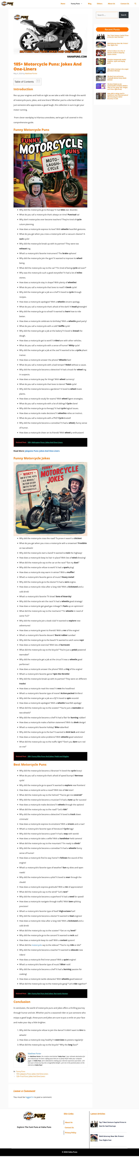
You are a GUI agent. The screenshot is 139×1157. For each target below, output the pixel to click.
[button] (135, 3)
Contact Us (125, 4)
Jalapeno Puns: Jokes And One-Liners (42, 451)
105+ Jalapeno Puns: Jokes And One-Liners (32, 1074)
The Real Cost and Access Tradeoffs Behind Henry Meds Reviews (116, 78)
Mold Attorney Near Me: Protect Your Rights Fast (117, 44)
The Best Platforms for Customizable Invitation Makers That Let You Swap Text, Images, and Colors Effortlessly (117, 86)
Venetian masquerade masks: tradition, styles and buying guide (116, 61)
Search (123, 15)
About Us (111, 4)
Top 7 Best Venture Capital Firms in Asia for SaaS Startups (117, 36)
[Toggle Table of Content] (37, 81)
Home (63, 4)
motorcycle (37, 945)
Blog (89, 4)
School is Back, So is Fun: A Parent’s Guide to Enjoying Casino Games (116, 52)
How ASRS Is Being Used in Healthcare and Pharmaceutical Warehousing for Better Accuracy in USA (117, 96)
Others (99, 4)
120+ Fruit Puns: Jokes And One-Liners (30, 1076)
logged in (30, 1097)
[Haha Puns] (7, 3)
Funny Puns (75, 4)
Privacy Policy (70, 1133)
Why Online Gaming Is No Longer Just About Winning (118, 70)
